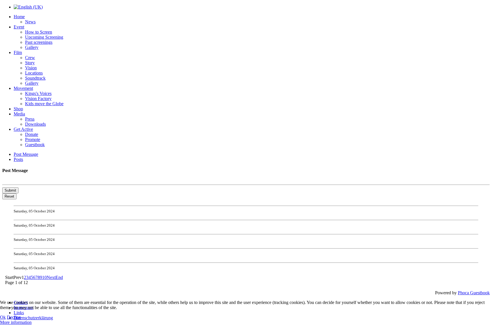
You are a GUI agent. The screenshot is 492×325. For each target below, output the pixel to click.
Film (18, 52)
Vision (31, 67)
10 (44, 277)
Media (19, 113)
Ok (3, 317)
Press (29, 119)
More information (16, 322)
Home (19, 16)
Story (30, 62)
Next (51, 277)
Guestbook (35, 144)
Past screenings (38, 42)
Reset (9, 196)
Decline (14, 317)
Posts (18, 159)
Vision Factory (38, 98)
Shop (18, 108)
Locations (34, 73)
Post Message (26, 154)
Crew (30, 57)
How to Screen (38, 32)
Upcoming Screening (44, 37)
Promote (32, 139)
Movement (23, 88)
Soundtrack (35, 78)
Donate (31, 134)
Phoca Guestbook (474, 292)
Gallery (31, 47)
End (59, 277)
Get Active (23, 129)
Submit (10, 190)
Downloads (35, 124)
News (30, 21)
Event (19, 26)
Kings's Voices (38, 93)
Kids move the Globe (44, 103)
